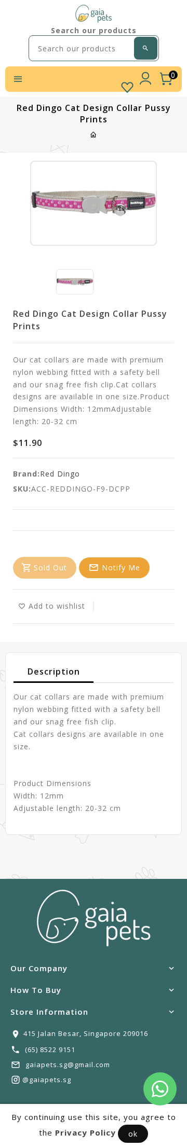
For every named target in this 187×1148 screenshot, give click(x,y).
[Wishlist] (127, 85)
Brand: (26, 474)
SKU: (22, 489)
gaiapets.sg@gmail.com (67, 1064)
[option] (75, 282)
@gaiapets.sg (46, 1079)
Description (54, 671)
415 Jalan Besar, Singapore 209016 (85, 1033)
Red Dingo (60, 474)
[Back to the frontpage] (94, 134)
